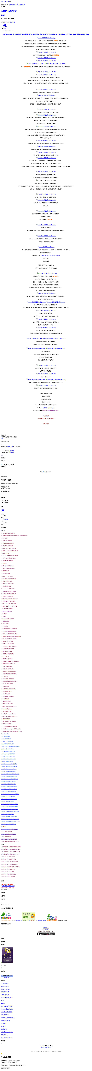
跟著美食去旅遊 (5, 992)
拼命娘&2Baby (4, 1034)
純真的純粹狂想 (9, 11)
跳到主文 (3, 15)
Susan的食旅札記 (5, 983)
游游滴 (2, 1000)
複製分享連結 (4, 889)
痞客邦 (8, 446)
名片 (4, 28)
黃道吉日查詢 (6, 977)
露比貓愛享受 (4, 1029)
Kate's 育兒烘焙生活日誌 (7, 1006)
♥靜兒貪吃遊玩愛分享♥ (6, 1037)
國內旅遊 (11, 450)
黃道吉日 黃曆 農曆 (7, 975)
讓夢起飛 (3, 1003)
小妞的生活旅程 (5, 986)
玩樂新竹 (11, 452)
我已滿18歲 (3, 1068)
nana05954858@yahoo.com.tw (48, 407)
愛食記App (47, 929)
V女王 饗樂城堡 (5, 1014)
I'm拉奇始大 (4, 1023)
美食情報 (12, 22)
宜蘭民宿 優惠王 (42, 920)
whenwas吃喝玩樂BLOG (7, 997)
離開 (8, 1068)
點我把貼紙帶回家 (46, 1047)
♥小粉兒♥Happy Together (7, 1032)
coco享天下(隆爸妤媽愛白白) (8, 1017)
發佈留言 (3, 466)
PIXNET (35, 1051)
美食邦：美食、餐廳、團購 (7, 887)
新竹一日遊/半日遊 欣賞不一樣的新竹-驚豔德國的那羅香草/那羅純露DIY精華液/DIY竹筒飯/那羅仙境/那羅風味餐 (46, 34)
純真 (2, 438)
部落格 (5, 26)
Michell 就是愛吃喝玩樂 (6, 1012)
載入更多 (3, 457)
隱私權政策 (54, 1051)
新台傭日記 (3, 1026)
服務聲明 (60, 1051)
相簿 (4, 25)
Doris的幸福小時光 (5, 1020)
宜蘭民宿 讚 (19, 920)
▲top (2, 455)
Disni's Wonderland (5, 989)
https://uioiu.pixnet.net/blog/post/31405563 (50, 255)
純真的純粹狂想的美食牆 (7, 884)
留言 (12, 446)
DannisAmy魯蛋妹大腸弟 (7, 1009)
